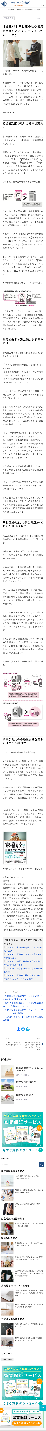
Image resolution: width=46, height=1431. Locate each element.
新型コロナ (7, 1360)
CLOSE (42, 1408)
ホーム (4, 9)
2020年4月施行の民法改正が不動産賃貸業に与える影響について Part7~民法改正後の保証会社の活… (29, 1273)
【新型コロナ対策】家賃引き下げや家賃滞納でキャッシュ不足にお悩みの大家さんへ (29, 1293)
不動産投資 (11, 9)
